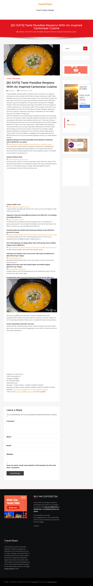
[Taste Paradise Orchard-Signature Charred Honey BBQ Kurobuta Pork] (31, 247)
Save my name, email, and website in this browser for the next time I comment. (31, 466)
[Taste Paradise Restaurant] (16, 269)
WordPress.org (52, 582)
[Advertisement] (32, 186)
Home (21, 32)
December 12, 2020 (25, 90)
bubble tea (37, 509)
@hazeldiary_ (71, 124)
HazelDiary (45, 4)
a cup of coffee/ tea (50, 507)
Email (9, 445)
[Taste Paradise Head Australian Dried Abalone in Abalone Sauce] (29, 144)
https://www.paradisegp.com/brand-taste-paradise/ (30, 389)
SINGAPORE (16, 78)
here (41, 522)
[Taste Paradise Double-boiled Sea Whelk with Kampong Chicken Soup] (32, 234)
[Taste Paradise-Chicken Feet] (17, 159)
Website (10, 454)
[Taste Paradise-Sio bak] (15, 219)
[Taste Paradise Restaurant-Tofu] (18, 206)
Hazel (12, 90)
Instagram (30, 392)
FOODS (9, 78)
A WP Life (35, 582)
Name (9, 437)
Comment (10, 421)
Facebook (19, 392)
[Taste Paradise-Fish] (14, 258)
